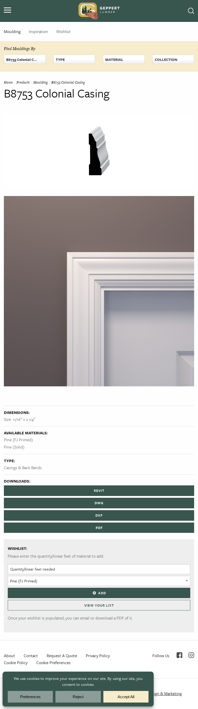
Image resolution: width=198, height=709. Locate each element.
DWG (99, 503)
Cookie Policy (16, 662)
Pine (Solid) (14, 447)
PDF (99, 527)
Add (102, 593)
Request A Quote (62, 656)
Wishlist (63, 31)
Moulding (12, 31)
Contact (31, 656)
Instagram (191, 655)
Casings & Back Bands (23, 467)
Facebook (179, 655)
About (9, 656)
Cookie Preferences (53, 662)
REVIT (99, 490)
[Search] (191, 11)
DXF (99, 515)
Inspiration (38, 31)
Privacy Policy (98, 656)
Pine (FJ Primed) (18, 440)
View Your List (99, 605)
